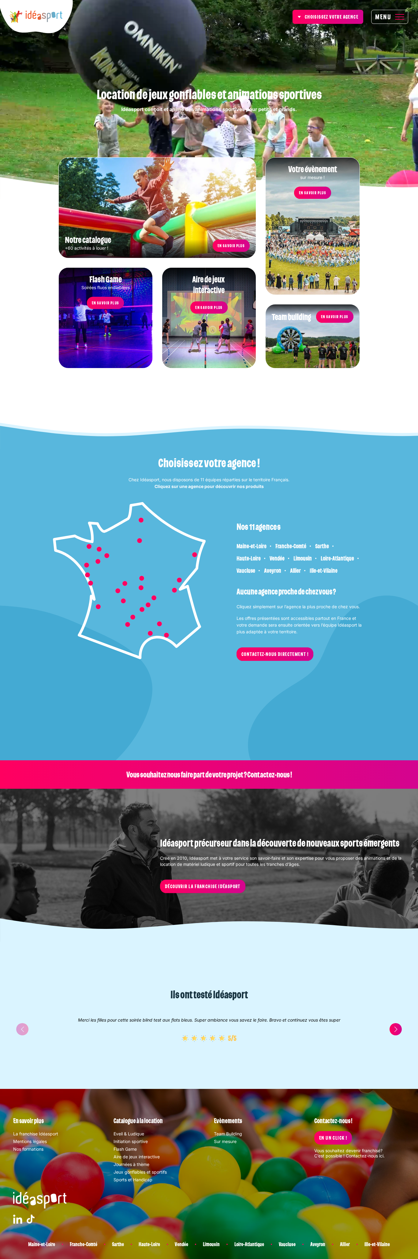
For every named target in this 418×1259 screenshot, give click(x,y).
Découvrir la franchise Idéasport (203, 886)
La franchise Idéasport (35, 1133)
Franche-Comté (290, 546)
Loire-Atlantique (337, 558)
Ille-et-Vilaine (324, 570)
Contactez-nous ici (364, 1155)
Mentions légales (30, 1141)
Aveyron (272, 570)
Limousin (302, 558)
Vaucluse (246, 570)
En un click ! (333, 1138)
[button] (396, 1029)
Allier (295, 570)
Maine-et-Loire (252, 546)
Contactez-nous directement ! (274, 654)
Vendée (277, 558)
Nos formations (28, 1149)
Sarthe (322, 546)
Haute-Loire (249, 558)
